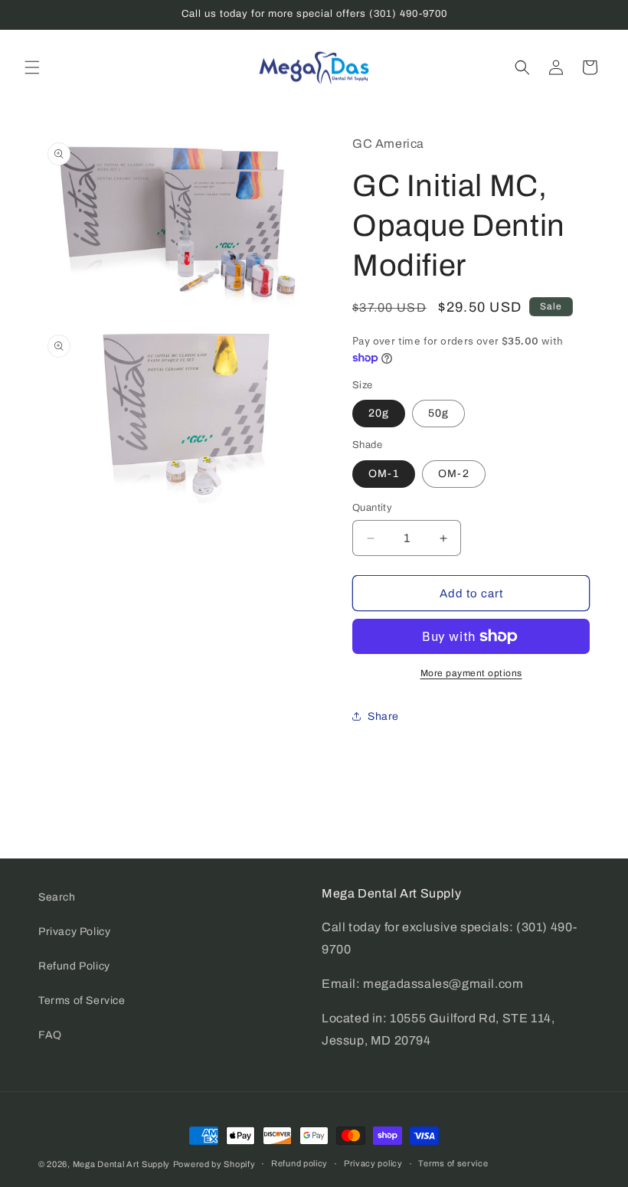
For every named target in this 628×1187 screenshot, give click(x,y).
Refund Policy (74, 966)
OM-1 (383, 473)
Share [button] (383, 716)
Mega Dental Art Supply (121, 1164)
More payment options (471, 673)
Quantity (372, 507)
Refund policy (299, 1163)
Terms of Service (82, 1000)
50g (438, 413)
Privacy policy (373, 1163)
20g (378, 413)
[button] (32, 67)
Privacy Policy (74, 931)
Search (57, 897)
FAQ (50, 1035)
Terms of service (453, 1163)
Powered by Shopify (214, 1164)
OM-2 (453, 473)
